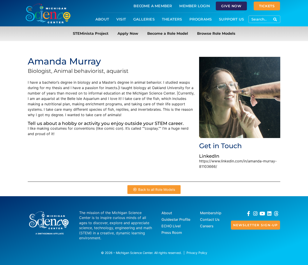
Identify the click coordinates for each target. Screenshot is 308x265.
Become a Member (152, 6)
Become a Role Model (167, 33)
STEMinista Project (90, 33)
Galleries (144, 19)
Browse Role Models (216, 33)
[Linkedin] (269, 213)
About (102, 19)
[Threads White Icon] (276, 213)
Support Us (231, 19)
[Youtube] (262, 213)
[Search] (275, 19)
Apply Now (127, 33)
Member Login (194, 6)
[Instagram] (255, 213)
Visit (121, 19)
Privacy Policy (196, 253)
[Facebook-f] (248, 213)
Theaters (172, 19)
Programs (200, 19)
